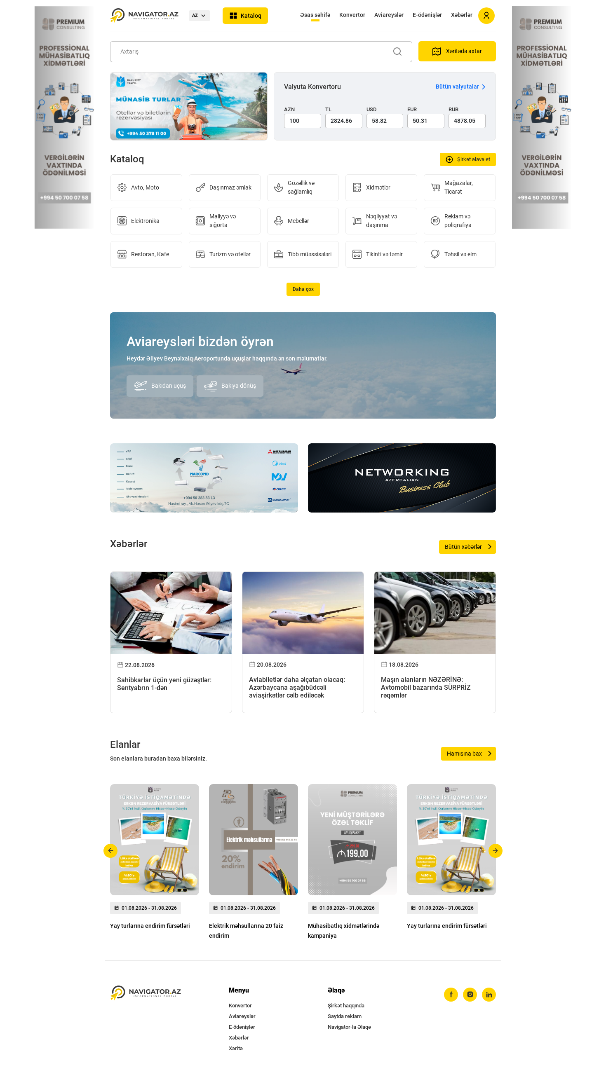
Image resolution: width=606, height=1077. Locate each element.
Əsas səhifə (315, 15)
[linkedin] (489, 995)
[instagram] (470, 995)
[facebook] (451, 995)
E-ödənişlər (427, 15)
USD (371, 109)
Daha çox (303, 289)
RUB (453, 109)
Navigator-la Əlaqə (349, 1027)
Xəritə (236, 1048)
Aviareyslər (389, 15)
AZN (289, 109)
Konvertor (352, 15)
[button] (110, 851)
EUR (412, 109)
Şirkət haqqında (346, 1005)
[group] (154, 859)
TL (328, 109)
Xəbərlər (461, 15)
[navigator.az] (145, 993)
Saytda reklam (345, 1016)
